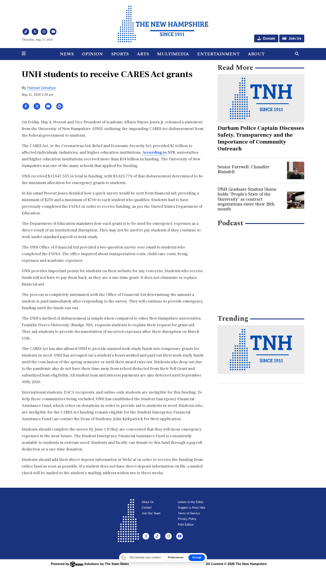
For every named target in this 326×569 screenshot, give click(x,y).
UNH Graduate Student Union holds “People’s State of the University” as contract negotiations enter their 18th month (247, 199)
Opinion (92, 54)
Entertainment (218, 54)
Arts (143, 54)
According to (154, 152)
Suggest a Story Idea (191, 507)
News (67, 54)
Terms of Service (189, 513)
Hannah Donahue (41, 88)
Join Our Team (151, 513)
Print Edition (186, 524)
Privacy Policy (187, 518)
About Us (148, 502)
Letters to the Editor (190, 502)
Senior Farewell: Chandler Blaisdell (243, 169)
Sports (120, 54)
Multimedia (173, 54)
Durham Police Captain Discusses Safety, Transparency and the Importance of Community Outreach (261, 138)
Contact (147, 507)
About (256, 54)
